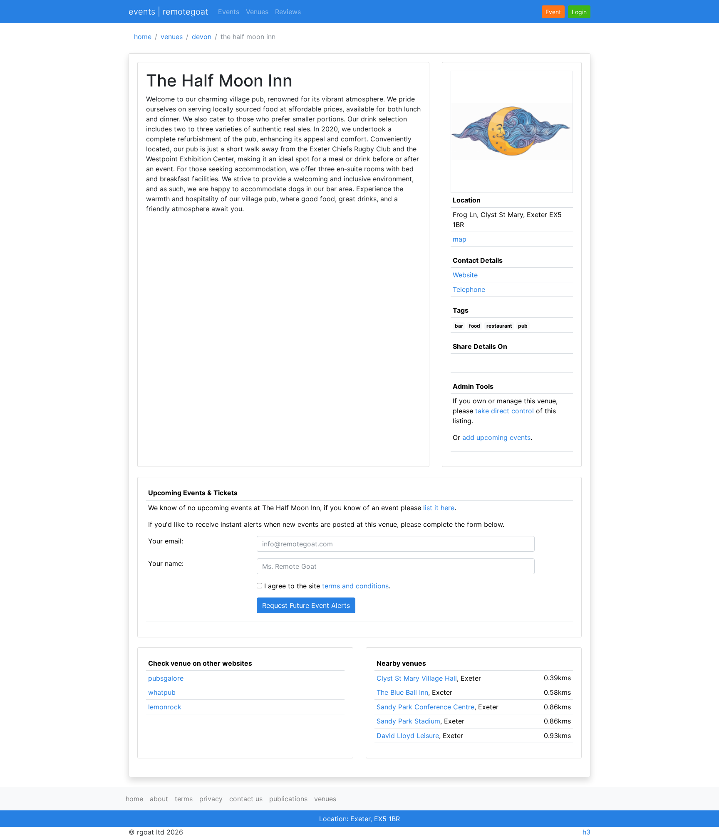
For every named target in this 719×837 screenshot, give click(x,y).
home (142, 36)
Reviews (288, 11)
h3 (586, 832)
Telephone (469, 289)
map (459, 239)
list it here (438, 508)
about (159, 799)
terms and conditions (355, 586)
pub (523, 326)
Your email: (165, 541)
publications (288, 799)
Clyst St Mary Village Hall (417, 678)
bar (459, 326)
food (474, 326)
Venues (257, 11)
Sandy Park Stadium (408, 721)
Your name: (165, 563)
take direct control (504, 411)
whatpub (162, 692)
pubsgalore (165, 678)
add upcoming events (496, 437)
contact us (246, 799)
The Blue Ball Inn (402, 692)
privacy (211, 799)
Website (465, 275)
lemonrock (164, 707)
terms (184, 799)
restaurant (499, 326)
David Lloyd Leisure (408, 735)
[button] (579, 11)
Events (228, 11)
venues (172, 36)
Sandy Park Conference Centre (425, 707)
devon (201, 36)
